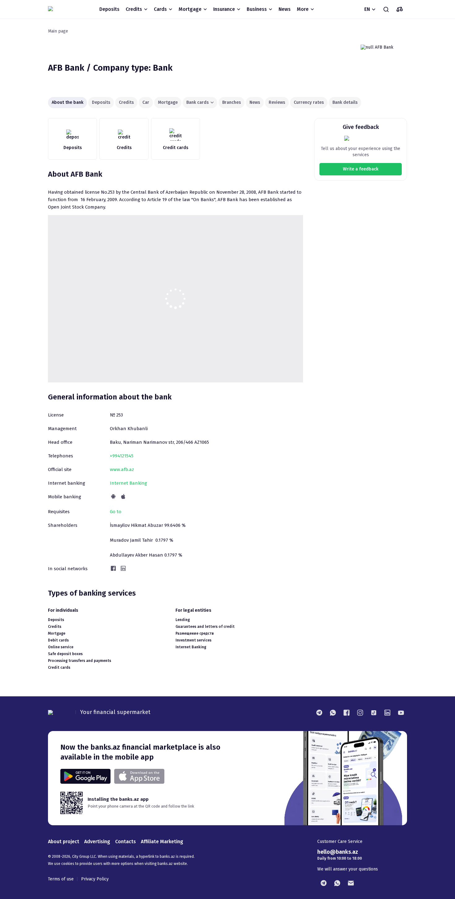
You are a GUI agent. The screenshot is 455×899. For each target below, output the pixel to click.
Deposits (109, 9)
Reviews (277, 102)
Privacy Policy (95, 879)
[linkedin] (387, 712)
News (285, 9)
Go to (115, 511)
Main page (58, 31)
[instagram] (360, 712)
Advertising (97, 841)
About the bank (67, 102)
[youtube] (401, 712)
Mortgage (168, 102)
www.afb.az (122, 469)
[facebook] (346, 712)
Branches (231, 102)
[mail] (350, 883)
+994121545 (121, 456)
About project (63, 841)
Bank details (345, 102)
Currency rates (309, 102)
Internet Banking (128, 483)
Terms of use (61, 879)
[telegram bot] (323, 883)
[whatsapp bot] (337, 883)
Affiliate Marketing (162, 841)
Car (145, 102)
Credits (126, 102)
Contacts (125, 841)
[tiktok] (373, 712)
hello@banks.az (337, 851)
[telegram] (319, 712)
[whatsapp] (333, 712)
